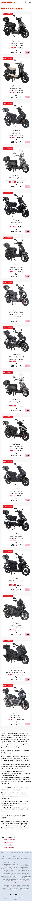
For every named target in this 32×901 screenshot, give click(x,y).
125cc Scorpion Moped (16, 357)
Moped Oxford (8, 845)
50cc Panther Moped (16, 43)
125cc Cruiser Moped (16, 446)
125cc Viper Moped (16, 536)
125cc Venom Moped (16, 670)
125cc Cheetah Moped (16, 581)
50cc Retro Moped (16, 88)
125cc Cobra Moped (16, 715)
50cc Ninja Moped (16, 133)
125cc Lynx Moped (16, 626)
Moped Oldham (8, 842)
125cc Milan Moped (16, 267)
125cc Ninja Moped (16, 491)
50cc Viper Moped (16, 223)
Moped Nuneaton (9, 840)
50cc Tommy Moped (16, 178)
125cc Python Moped (16, 312)
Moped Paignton (9, 848)
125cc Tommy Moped (16, 402)
